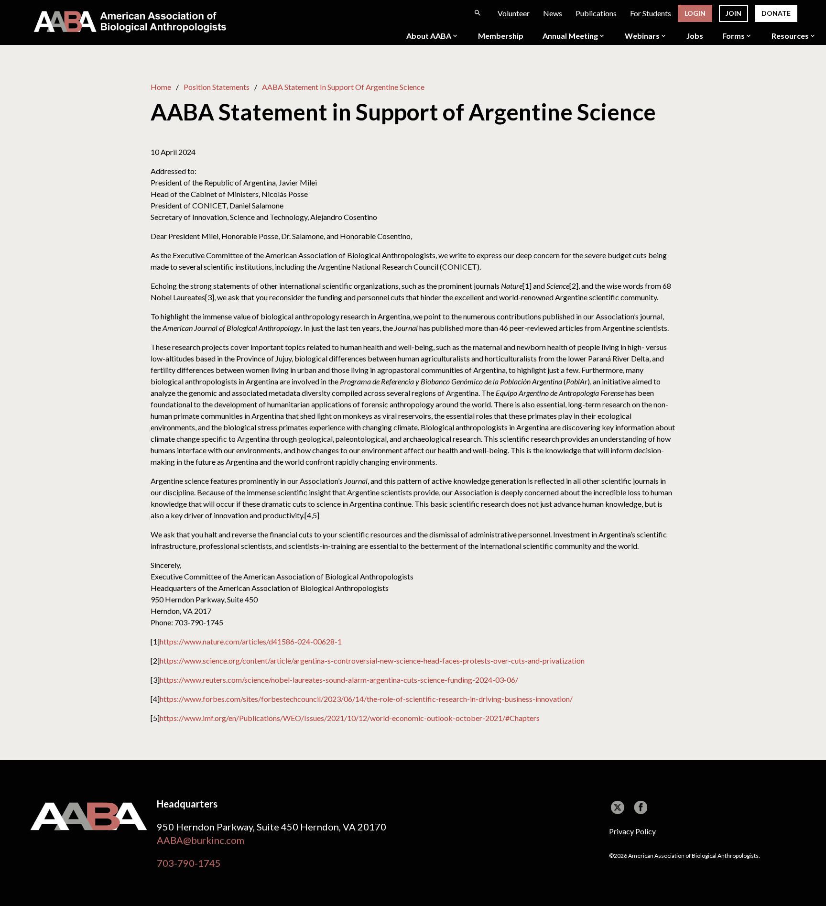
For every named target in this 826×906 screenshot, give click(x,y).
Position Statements (217, 86)
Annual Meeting (570, 36)
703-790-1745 (189, 863)
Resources (790, 36)
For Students (650, 13)
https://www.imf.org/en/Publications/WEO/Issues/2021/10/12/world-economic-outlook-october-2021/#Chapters (350, 717)
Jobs (694, 36)
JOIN (733, 13)
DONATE (776, 13)
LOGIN (695, 13)
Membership (500, 36)
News (552, 13)
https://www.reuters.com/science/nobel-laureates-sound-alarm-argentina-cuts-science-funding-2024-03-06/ (339, 679)
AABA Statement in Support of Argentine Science (343, 86)
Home (161, 86)
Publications (596, 13)
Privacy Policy (632, 831)
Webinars (642, 36)
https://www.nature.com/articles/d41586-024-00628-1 (251, 641)
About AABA (428, 36)
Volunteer (514, 13)
